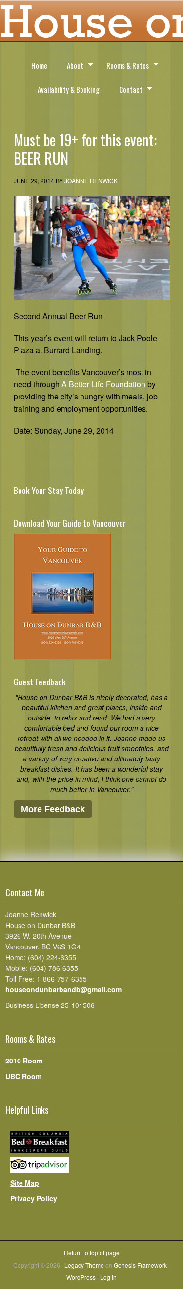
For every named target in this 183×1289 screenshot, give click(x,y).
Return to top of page (92, 1253)
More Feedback (53, 809)
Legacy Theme (84, 1265)
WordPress (81, 1277)
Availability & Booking (69, 89)
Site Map (24, 1183)
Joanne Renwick (91, 180)
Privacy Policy (33, 1198)
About (70, 67)
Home (39, 65)
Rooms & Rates (123, 67)
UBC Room (23, 1076)
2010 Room (23, 1060)
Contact (126, 90)
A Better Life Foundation (103, 384)
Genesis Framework (140, 1265)
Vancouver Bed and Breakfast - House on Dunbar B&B (91, 24)
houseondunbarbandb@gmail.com (63, 989)
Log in (108, 1277)
